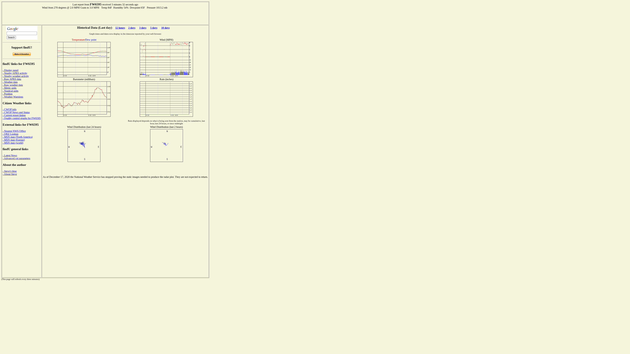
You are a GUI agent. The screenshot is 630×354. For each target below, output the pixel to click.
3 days (142, 27)
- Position (7, 93)
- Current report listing (14, 115)
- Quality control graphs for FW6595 (22, 118)
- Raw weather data (13, 85)
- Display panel (10, 70)
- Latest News (10, 155)
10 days (165, 27)
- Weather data (10, 82)
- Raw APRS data (12, 79)
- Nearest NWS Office (14, 131)
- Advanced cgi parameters (16, 158)
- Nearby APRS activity (15, 73)
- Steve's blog (10, 171)
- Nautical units (10, 90)
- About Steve (10, 174)
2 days (131, 27)
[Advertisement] (105, 16)
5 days (153, 27)
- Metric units (9, 88)
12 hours (120, 27)
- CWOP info (9, 109)
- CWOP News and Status (16, 112)
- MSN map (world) (13, 142)
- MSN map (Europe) (14, 139)
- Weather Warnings (13, 96)
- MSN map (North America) (18, 137)
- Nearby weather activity (16, 76)
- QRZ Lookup (10, 134)
